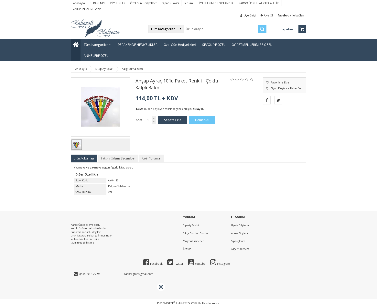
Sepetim (288, 29)
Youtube (199, 263)
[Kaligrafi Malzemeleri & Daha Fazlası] (95, 37)
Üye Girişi (250, 15)
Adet (139, 120)
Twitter (178, 263)
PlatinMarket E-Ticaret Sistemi (177, 303)
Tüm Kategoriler (96, 45)
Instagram (223, 263)
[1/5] (232, 79)
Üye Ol (268, 15)
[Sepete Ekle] (172, 120)
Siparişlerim (238, 241)
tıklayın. (198, 109)
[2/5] (235, 79)
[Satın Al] (202, 120)
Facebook (156, 263)
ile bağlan (291, 15)
